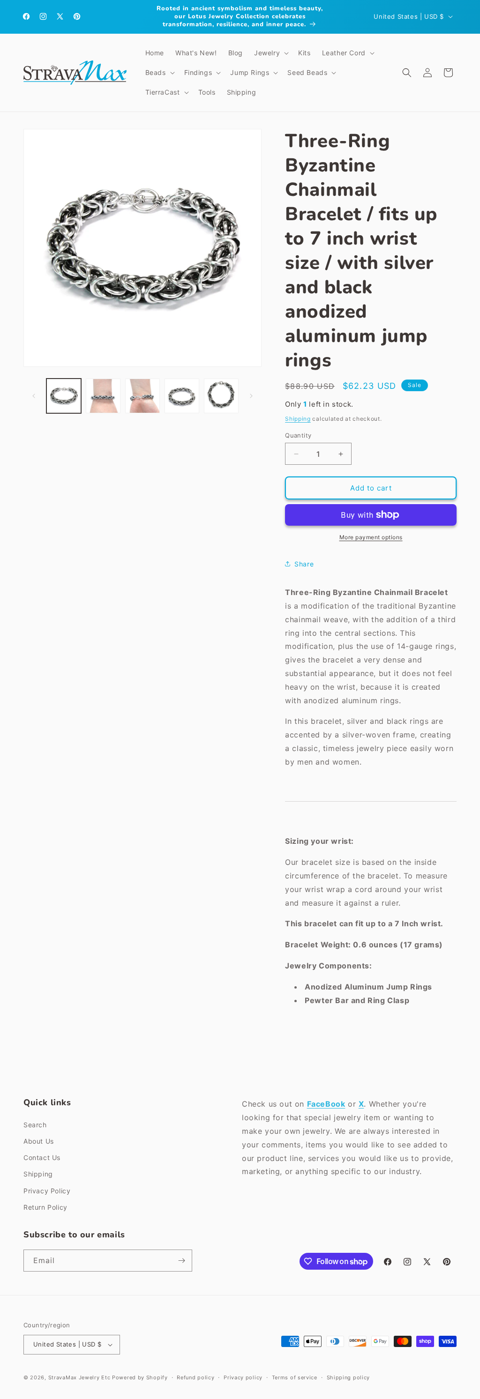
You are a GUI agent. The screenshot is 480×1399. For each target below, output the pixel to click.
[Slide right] (251, 396)
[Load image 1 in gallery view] (63, 396)
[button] (270, 53)
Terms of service (294, 1377)
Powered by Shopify (140, 1377)
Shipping (298, 418)
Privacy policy (243, 1377)
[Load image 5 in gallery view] (221, 396)
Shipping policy (348, 1377)
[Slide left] (33, 396)
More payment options (371, 537)
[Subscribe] (181, 1261)
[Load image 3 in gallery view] (142, 396)
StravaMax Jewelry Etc (79, 1377)
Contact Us (41, 1157)
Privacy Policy (46, 1191)
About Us (38, 1141)
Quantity (298, 435)
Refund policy (195, 1377)
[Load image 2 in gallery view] (103, 396)
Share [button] (304, 564)
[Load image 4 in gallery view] (182, 396)
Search (35, 1125)
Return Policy (45, 1207)
